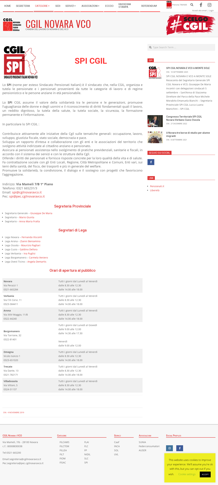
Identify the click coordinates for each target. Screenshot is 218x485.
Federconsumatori (149, 446)
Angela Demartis (36, 261)
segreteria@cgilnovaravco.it (25, 459)
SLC (86, 458)
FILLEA (63, 450)
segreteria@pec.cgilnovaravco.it (25, 463)
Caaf (116, 442)
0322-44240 (10, 318)
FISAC (63, 462)
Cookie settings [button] (187, 474)
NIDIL (87, 454)
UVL (116, 454)
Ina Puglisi (29, 253)
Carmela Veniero (38, 257)
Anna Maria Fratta (29, 221)
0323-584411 (11, 304)
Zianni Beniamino (30, 241)
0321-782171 (11, 374)
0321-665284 (11, 289)
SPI (86, 462)
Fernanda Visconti (32, 237)
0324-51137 (10, 389)
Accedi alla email (199, 10)
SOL (116, 450)
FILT (62, 454)
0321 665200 (14, 452)
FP (85, 450)
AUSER (142, 450)
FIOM (63, 458)
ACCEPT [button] (205, 474)
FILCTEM (64, 446)
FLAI (86, 442)
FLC (86, 446)
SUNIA (142, 442)
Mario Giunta (26, 217)
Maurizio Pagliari (30, 245)
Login (211, 10)
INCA (117, 446)
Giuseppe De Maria (41, 213)
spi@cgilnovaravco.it (27, 192)
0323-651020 (11, 360)
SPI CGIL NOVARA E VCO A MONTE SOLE (188, 68)
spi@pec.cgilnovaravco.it (27, 196)
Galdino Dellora (28, 249)
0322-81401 (10, 339)
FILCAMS (64, 442)
